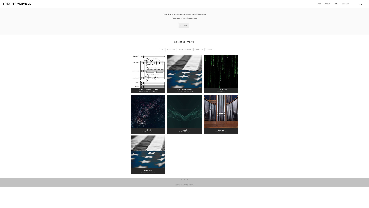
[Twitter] (184, 180)
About (327, 3)
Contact (345, 3)
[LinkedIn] (187, 180)
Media (336, 3)
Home (319, 3)
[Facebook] (181, 180)
